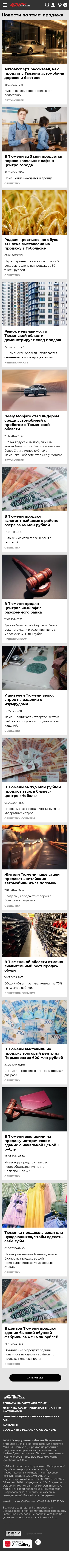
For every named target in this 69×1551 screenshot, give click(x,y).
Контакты (10, 1424)
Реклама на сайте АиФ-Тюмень (26, 1403)
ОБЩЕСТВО (12, 183)
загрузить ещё (35, 1378)
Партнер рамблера (33, 1533)
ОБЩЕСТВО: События (19, 818)
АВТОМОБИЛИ (14, 100)
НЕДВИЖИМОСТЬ (16, 362)
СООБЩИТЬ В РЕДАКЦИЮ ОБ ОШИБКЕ (29, 1429)
